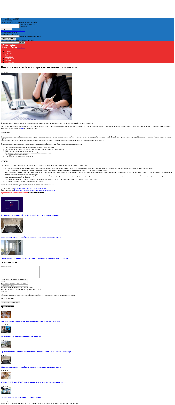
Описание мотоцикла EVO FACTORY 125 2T (30, 188)
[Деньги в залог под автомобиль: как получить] (6, 393)
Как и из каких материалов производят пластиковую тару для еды (30, 321)
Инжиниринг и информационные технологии (21, 336)
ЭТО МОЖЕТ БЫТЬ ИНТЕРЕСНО (14, 192)
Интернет (8, 60)
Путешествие (9, 58)
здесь (22, 128)
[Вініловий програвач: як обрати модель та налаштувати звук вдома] (12, 233)
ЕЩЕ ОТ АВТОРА (35, 192)
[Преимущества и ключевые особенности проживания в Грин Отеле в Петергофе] (6, 347)
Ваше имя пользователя (28, 24)
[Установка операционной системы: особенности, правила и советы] (12, 211)
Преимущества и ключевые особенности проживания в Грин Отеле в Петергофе (36, 352)
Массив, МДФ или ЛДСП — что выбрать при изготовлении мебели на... (33, 382)
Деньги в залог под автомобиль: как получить (21, 397)
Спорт (7, 55)
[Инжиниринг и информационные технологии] (6, 332)
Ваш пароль (24, 26)
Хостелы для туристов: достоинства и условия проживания (34, 190)
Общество (8, 53)
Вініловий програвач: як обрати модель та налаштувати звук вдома (31, 237)
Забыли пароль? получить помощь (13, 31)
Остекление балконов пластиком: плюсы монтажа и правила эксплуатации (34, 258)
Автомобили (9, 62)
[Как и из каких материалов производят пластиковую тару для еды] (6, 317)
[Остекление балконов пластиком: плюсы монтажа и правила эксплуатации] (12, 254)
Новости (8, 51)
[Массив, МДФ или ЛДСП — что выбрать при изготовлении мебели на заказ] (6, 378)
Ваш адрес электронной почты (30, 36)
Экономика (9, 57)
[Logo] (5, 48)
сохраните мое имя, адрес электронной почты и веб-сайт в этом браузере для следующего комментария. (39, 295)
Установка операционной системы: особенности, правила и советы (30, 215)
